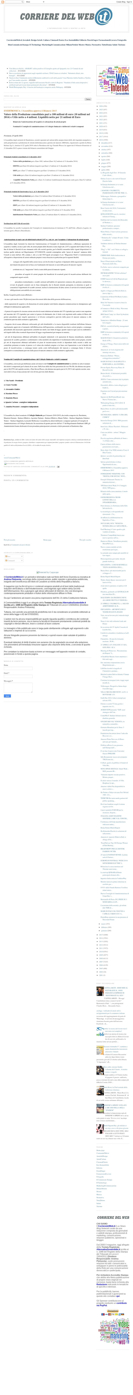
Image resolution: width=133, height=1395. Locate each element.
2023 (101, 116)
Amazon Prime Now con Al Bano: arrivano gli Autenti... (112, 740)
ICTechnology (102, 1183)
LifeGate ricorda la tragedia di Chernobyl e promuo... (111, 669)
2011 (101, 948)
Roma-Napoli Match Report (110, 576)
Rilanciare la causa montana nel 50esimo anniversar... (112, 867)
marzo (103, 924)
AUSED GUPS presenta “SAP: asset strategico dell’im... (113, 711)
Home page (47, 540)
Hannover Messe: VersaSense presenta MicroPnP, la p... (114, 542)
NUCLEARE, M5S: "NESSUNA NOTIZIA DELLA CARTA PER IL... (114, 524)
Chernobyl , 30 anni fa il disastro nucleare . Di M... (112, 640)
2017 (101, 136)
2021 (101, 123)
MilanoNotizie (102, 1188)
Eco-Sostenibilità (103, 1165)
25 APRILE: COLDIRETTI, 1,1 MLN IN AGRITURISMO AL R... (115, 604)
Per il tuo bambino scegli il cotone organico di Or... (113, 805)
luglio (103, 159)
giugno (104, 163)
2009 (101, 955)
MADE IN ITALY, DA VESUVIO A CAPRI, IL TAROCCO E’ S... (113, 912)
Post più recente (9, 540)
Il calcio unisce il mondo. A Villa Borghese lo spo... (112, 781)
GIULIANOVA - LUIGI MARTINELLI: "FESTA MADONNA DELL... (114, 566)
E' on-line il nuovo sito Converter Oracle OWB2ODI (112, 752)
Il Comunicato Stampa (104, 1180)
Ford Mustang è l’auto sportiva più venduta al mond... (113, 530)
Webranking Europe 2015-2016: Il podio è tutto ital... (113, 404)
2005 (101, 968)
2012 (101, 945)
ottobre (104, 149)
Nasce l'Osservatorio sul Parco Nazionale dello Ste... (111, 262)
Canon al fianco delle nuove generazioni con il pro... (110, 445)
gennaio (104, 930)
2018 (101, 133)
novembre (105, 146)
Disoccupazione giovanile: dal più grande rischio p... (113, 560)
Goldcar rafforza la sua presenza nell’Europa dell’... (112, 746)
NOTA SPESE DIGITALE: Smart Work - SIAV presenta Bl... (114, 770)
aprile (103, 170)
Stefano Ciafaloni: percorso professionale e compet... (110, 227)
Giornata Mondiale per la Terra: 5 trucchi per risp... (112, 728)
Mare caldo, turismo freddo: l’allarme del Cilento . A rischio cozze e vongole (115, 1069)
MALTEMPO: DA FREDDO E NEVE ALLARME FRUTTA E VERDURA (114, 598)
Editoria (99, 1168)
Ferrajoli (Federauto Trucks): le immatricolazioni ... (111, 480)
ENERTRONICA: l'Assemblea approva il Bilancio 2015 (30, 110)
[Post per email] (58, 466)
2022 (101, 119)
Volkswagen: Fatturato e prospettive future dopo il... (113, 197)
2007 (101, 962)
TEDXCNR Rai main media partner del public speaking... (114, 799)
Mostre (99, 1191)
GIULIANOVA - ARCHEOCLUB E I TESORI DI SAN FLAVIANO (113, 610)
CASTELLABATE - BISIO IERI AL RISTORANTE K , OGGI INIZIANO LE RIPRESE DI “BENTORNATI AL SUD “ (115, 992)
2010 (101, 951)
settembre (104, 153)
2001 (101, 975)
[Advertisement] (66, 54)
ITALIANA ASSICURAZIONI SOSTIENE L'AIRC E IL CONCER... (114, 817)
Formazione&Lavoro (104, 1174)
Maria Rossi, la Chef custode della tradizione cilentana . (115, 1088)
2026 (101, 106)
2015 (101, 935)
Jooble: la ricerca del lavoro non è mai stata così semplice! (115, 1029)
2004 (101, 972)
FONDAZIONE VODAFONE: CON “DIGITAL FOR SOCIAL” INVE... (113, 474)
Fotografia (100, 1177)
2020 (101, 126)
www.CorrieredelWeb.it (12, 458)
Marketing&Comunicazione (106, 1186)
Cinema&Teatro (102, 1162)
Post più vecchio (85, 540)
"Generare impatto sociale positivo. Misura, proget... (113, 775)
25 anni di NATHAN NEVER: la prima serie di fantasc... (114, 856)
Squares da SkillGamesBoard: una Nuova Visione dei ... (112, 398)
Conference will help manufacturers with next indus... (113, 823)
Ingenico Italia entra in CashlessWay (113, 878)
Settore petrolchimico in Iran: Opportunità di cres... (111, 463)
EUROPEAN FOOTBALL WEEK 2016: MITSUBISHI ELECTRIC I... (114, 861)
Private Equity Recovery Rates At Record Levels (112, 368)
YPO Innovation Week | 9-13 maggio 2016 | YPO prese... (114, 486)
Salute (99, 1203)
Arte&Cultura (101, 1159)
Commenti (11, 560)
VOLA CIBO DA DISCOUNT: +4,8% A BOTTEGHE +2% (114, 693)
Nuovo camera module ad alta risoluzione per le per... (111, 548)
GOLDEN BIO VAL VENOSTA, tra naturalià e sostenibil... (113, 722)
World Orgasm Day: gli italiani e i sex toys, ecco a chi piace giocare (115, 1126)
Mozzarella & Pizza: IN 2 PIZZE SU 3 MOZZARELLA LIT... (114, 900)
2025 (101, 109)
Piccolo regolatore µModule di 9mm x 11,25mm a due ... (114, 439)
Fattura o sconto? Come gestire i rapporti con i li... (112, 705)
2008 (101, 958)
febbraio (104, 927)
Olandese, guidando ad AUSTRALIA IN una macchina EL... (114, 593)
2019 (101, 130)
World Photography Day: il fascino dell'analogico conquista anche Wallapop (36, 87)
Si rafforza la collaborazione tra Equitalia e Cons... (112, 518)
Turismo (99, 1206)
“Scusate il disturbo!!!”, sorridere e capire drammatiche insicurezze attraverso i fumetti (115, 1049)
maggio (104, 166)
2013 (101, 941)
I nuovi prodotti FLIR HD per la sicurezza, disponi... (112, 811)
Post (8, 556)
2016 (101, 140)
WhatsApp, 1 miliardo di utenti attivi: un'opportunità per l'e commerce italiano (110, 1012)
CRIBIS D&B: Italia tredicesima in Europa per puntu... (113, 256)
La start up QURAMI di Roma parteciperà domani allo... (111, 873)
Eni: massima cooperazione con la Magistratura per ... (113, 663)
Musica (99, 1194)
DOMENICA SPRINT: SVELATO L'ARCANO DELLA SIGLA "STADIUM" (115, 1107)
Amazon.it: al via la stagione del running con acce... (112, 350)
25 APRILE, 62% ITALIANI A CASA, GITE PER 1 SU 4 (114, 646)
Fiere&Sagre (101, 1171)
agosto (103, 156)
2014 (101, 938)
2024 (101, 113)
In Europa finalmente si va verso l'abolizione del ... (112, 185)
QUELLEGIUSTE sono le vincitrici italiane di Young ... (113, 215)
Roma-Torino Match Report (110, 828)
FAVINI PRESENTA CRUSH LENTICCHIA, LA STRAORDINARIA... (110, 499)
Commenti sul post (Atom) (20, 545)
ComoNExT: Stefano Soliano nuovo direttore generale (113, 716)
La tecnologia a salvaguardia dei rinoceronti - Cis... (112, 512)
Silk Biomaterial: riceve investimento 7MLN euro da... (114, 758)
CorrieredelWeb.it (103, 1153)
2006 (101, 965)
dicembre (104, 143)
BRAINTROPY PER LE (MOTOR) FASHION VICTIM (113, 850)
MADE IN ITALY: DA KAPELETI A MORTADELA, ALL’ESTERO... (113, 362)
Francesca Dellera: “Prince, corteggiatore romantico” (110, 356)
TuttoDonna (101, 1200)
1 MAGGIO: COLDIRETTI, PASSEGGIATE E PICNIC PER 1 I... (114, 191)
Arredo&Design (102, 1156)
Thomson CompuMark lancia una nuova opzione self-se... (112, 536)
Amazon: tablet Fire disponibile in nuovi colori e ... (113, 787)
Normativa (100, 1197)
